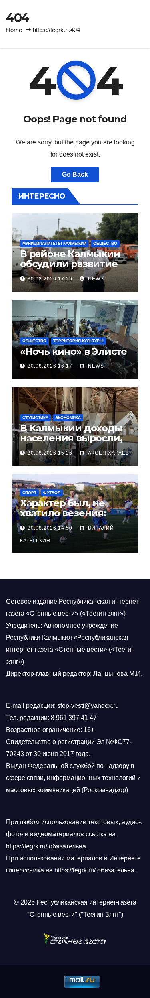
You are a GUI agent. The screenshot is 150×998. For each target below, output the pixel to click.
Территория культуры (78, 341)
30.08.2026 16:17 (50, 366)
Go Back (75, 174)
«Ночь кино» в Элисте (73, 351)
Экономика (68, 417)
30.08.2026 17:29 (50, 279)
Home (14, 29)
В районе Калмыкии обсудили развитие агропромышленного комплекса (73, 269)
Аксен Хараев (107, 453)
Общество (105, 243)
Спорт (29, 492)
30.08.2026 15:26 (50, 453)
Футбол (51, 492)
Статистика (35, 417)
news (95, 279)
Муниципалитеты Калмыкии (54, 243)
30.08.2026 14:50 (50, 528)
